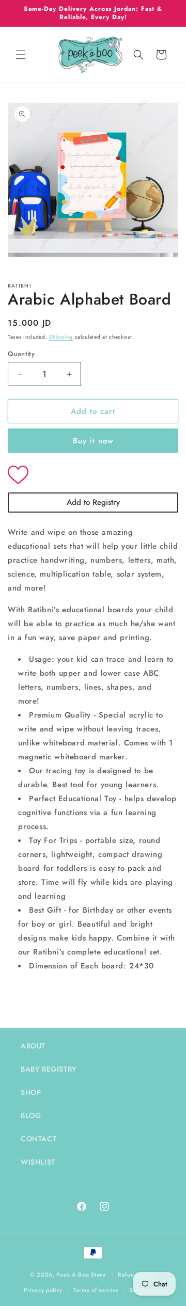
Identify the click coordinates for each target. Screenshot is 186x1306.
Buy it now (93, 441)
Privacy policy (43, 1290)
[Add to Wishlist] (93, 476)
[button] (20, 54)
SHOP (31, 1092)
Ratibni (20, 286)
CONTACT (38, 1139)
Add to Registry (93, 502)
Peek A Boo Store (80, 1274)
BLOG (31, 1115)
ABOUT (33, 1046)
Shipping (61, 337)
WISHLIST (38, 1162)
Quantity (21, 354)
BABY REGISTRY (48, 1069)
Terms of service (96, 1290)
